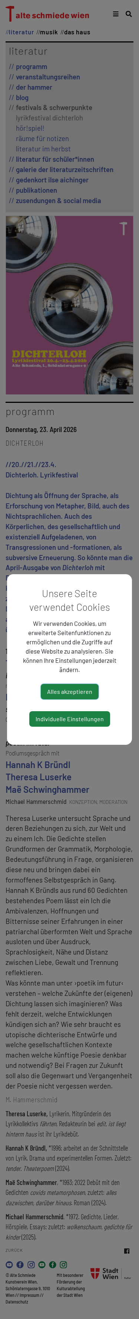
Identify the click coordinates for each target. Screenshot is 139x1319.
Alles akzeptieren (69, 691)
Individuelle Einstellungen (70, 718)
